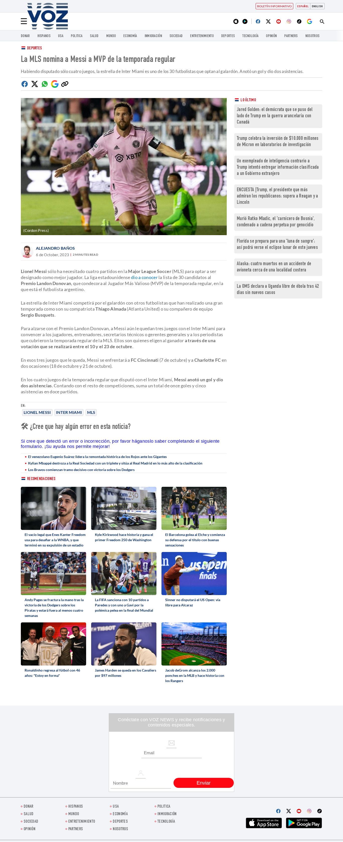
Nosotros (312, 36)
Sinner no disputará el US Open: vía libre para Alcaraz (192, 602)
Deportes (34, 48)
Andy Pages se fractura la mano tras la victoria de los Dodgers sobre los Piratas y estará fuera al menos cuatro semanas (54, 608)
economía (130, 36)
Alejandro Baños (55, 248)
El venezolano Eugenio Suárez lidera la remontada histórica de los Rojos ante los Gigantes (97, 456)
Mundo (111, 36)
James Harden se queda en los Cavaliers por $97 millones (125, 673)
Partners (291, 36)
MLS (91, 412)
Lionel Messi (37, 412)
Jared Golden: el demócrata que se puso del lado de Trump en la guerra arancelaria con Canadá (275, 116)
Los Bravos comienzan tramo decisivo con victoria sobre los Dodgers (81, 469)
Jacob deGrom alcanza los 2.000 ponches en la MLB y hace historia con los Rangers (194, 675)
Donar (25, 36)
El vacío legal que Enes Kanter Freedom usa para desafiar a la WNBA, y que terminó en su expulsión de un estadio (55, 539)
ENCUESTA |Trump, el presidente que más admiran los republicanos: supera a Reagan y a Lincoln (277, 196)
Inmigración (153, 36)
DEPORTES (228, 36)
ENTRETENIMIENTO (202, 36)
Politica (76, 36)
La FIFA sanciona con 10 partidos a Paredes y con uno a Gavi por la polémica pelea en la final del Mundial (124, 605)
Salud (94, 36)
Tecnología (250, 36)
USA (60, 36)
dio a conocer (144, 277)
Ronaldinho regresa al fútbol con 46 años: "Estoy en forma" (52, 673)
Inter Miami (69, 412)
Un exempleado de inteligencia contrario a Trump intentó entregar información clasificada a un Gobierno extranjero (278, 167)
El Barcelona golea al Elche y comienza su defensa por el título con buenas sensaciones (195, 539)
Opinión (271, 36)
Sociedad (176, 36)
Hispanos (43, 36)
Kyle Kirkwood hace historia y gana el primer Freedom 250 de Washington (124, 537)
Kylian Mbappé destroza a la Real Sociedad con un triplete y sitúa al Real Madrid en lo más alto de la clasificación (115, 463)
